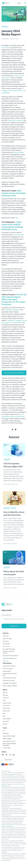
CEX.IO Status (8, 759)
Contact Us (6, 697)
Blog (4, 716)
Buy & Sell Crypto (7, 638)
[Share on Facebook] (12, 429)
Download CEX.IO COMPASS (14, 373)
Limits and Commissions (9, 666)
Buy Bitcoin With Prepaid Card (10, 655)
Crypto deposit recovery (9, 741)
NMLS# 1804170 (11, 776)
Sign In (19, 3)
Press (4, 713)
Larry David (5, 47)
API (4, 730)
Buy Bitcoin (6, 641)
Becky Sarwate (18, 152)
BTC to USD (6, 646)
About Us (5, 692)
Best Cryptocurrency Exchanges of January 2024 (14, 193)
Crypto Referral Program (9, 736)
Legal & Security (7, 703)
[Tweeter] (15, 429)
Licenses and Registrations (8, 826)
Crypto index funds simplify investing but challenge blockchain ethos (12, 226)
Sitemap (5, 724)
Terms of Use (6, 705)
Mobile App (6, 733)
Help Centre (6, 721)
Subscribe (14, 626)
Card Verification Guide (9, 680)
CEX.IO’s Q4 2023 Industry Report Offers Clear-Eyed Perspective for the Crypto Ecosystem (14, 299)
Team (4, 700)
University (5, 695)
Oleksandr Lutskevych (15, 120)
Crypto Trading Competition (10, 685)
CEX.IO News (5, 26)
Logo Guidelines (7, 718)
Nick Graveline (5, 38)
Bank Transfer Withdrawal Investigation (9, 744)
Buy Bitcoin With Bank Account (8, 652)
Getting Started (7, 671)
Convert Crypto (7, 748)
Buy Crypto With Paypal (9, 649)
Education (13, 508)
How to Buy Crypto (8, 668)
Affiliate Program (7, 738)
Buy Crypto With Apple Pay (10, 658)
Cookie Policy (6, 711)
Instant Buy (6, 636)
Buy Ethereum (6, 643)
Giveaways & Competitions (10, 683)
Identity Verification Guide (9, 678)
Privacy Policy (6, 708)
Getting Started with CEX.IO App (10, 674)
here (16, 218)
